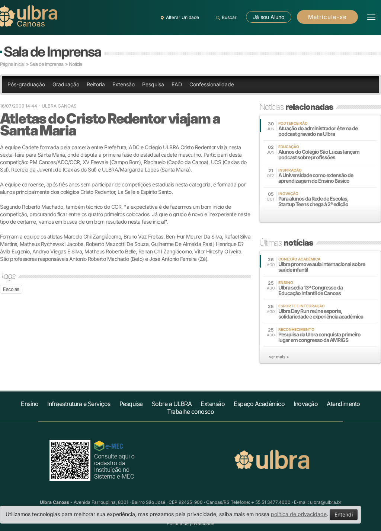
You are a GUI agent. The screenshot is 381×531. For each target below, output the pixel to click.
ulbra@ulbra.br (326, 502)
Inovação (306, 403)
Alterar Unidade (182, 17)
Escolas (11, 289)
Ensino (29, 403)
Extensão (123, 84)
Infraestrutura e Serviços (79, 403)
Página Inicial (12, 64)
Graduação (65, 84)
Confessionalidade (211, 84)
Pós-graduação (26, 84)
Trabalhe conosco (190, 411)
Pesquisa (153, 84)
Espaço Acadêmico (259, 403)
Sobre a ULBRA (172, 403)
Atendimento (343, 403)
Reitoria (96, 84)
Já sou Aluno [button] (268, 17)
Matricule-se (327, 16)
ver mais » (279, 356)
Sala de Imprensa (52, 51)
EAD (177, 84)
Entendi (343, 514)
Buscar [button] (229, 17)
